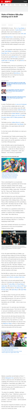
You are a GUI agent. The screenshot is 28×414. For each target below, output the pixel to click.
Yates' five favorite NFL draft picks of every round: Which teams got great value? (16, 97)
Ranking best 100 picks (7, 175)
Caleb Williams (8, 51)
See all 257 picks (5, 172)
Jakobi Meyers (14, 289)
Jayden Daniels (18, 30)
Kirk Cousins (15, 57)
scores (25, 1)
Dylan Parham (20, 284)
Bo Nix (22, 60)
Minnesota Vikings (7, 323)
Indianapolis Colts (9, 378)
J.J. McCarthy (11, 60)
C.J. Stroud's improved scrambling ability (10, 348)
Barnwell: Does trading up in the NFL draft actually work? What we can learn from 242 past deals (16, 83)
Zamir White (23, 289)
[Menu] (2, 1)
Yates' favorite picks (13, 176)
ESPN (8, 1)
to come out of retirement (20, 104)
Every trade (4, 177)
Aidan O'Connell (21, 110)
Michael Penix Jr (9, 37)
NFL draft (23, 33)
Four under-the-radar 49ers (7, 349)
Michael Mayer (20, 287)
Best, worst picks (14, 174)
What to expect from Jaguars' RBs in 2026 (10, 352)
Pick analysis (12, 172)
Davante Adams (5, 289)
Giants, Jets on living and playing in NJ (10, 347)
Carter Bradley (20, 124)
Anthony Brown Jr (16, 122)
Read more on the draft (12, 177)
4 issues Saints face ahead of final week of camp (12, 351)
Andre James (4, 286)
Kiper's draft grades (6, 174)
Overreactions (15, 175)
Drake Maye (4, 53)
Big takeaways (5, 176)
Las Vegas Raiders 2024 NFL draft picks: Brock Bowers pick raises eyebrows (16, 90)
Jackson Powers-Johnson (15, 286)
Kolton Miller (12, 284)
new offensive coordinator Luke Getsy (15, 277)
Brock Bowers (17, 73)
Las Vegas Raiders (20, 28)
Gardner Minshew (16, 113)
